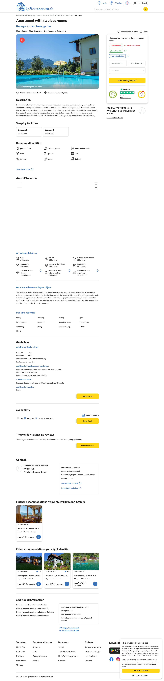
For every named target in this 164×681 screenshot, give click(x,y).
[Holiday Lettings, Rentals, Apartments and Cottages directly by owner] (34, 9)
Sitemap (19, 665)
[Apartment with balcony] (29, 514)
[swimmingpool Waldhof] (57, 61)
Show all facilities (23, 169)
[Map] (57, 215)
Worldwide (21, 660)
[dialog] (141, 659)
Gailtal (92, 292)
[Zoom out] (96, 187)
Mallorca (20, 656)
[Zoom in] (96, 184)
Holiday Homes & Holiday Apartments (28, 15)
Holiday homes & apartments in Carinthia (32, 608)
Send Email (87, 396)
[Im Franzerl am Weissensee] (86, 561)
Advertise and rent (93, 647)
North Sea (20, 647)
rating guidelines (75, 439)
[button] (141, 675)
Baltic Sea (20, 651)
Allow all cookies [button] (140, 671)
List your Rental (140, 3)
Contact (61, 660)
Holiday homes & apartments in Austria (31, 605)
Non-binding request (127, 80)
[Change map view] (19, 185)
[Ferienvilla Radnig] (29, 561)
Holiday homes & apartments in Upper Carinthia (35, 612)
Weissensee (89, 300)
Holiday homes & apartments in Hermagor (32, 615)
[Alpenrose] (57, 561)
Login (105, 3)
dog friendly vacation (80, 607)
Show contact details (115, 118)
